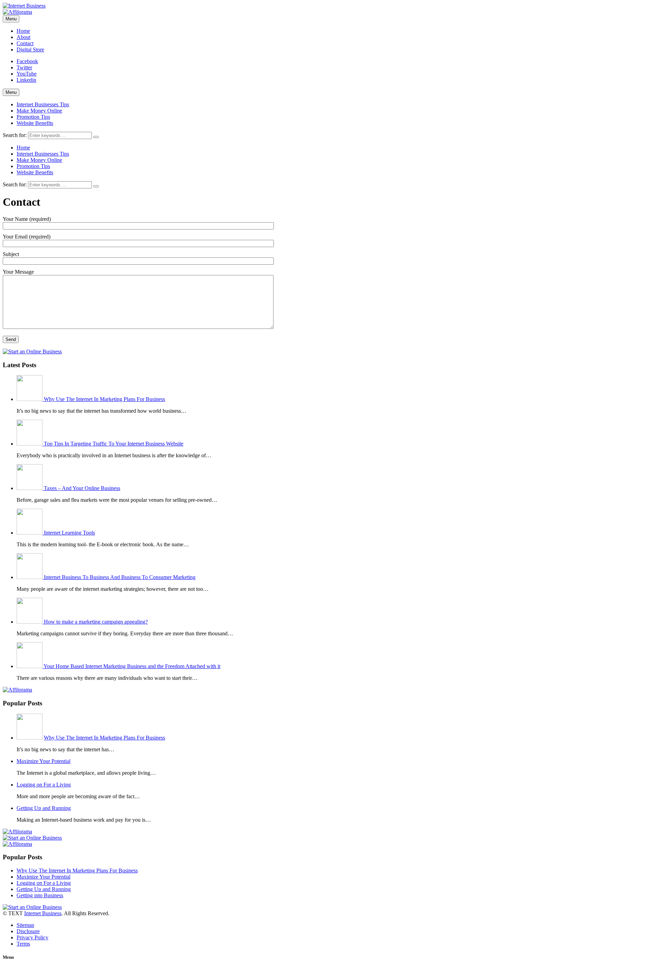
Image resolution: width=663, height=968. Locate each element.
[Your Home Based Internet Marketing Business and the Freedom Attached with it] (30, 666)
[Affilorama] (17, 12)
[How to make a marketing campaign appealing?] (30, 622)
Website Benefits (35, 123)
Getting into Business (40, 895)
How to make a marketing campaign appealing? (96, 622)
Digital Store (30, 49)
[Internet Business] (24, 6)
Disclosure (28, 931)
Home (23, 31)
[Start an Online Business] (32, 351)
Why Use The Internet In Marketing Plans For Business (104, 399)
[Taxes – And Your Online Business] (30, 488)
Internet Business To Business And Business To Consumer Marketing (119, 577)
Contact (25, 43)
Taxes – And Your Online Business (82, 488)
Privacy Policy (32, 937)
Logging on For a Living (44, 785)
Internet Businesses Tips (43, 104)
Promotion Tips (33, 117)
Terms (23, 944)
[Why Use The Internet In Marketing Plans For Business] (30, 399)
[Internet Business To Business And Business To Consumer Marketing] (30, 577)
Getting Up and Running (44, 808)
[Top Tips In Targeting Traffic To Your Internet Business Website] (30, 444)
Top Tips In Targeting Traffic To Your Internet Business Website (113, 444)
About (23, 37)
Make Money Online (39, 111)
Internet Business (42, 913)
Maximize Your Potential (43, 761)
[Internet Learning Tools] (30, 533)
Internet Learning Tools (69, 533)
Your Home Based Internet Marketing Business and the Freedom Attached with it (132, 666)
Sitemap (25, 925)
